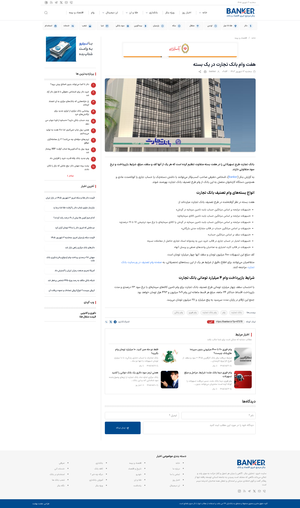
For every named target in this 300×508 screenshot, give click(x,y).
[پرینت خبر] (205, 71)
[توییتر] (61, 2)
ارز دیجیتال (112, 13)
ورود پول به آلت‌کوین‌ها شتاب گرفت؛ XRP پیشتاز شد (67, 150)
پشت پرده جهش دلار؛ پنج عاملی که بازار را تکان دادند (68, 167)
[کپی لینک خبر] (199, 71)
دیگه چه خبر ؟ (96, 474)
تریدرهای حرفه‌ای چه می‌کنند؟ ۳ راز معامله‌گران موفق (68, 141)
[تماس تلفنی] (71, 2)
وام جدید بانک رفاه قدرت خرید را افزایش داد (69, 158)
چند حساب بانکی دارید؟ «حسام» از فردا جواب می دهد (67, 122)
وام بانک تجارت (209, 312)
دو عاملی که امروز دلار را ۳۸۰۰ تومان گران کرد (75, 227)
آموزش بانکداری (96, 480)
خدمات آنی (59, 468)
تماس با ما (175, 474)
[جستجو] (46, 12)
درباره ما (176, 468)
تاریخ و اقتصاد (134, 468)
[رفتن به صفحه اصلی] (241, 12)
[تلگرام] (56, 2)
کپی (210, 321)
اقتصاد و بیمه (76, 13)
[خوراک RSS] (51, 2)
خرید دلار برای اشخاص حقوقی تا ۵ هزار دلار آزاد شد (68, 93)
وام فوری (193, 312)
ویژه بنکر (169, 13)
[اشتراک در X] (110, 321)
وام (92, 13)
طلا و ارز (133, 13)
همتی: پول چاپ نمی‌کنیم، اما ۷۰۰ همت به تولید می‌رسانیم (67, 131)
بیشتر (71, 175)
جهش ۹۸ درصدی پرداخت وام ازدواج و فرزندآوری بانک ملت (70, 259)
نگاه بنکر (61, 485)
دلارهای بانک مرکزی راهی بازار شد (80, 247)
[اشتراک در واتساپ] (106, 321)
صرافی (62, 463)
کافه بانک (98, 468)
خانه (204, 13)
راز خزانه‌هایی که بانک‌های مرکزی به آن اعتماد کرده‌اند (69, 103)
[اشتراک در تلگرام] (115, 321)
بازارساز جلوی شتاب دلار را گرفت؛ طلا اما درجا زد (74, 207)
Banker (233, 177)
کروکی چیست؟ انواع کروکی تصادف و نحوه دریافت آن (72, 290)
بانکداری (153, 13)
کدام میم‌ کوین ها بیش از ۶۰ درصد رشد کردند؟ (74, 217)
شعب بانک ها (58, 480)
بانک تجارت (236, 312)
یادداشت (137, 485)
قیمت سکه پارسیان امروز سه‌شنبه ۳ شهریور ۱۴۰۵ (73, 237)
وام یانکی (178, 312)
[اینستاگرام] (46, 2)
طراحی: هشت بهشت (40, 503)
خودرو (138, 474)
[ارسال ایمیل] (66, 2)
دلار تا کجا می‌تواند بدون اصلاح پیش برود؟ (69, 84)
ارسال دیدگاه (121, 428)
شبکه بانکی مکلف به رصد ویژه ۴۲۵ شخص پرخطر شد (71, 280)
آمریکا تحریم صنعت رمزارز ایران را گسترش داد (75, 270)
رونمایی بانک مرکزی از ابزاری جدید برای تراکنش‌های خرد (71, 112)
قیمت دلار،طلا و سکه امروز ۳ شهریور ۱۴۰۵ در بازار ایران (70, 198)
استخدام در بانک (57, 474)
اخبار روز (186, 13)
